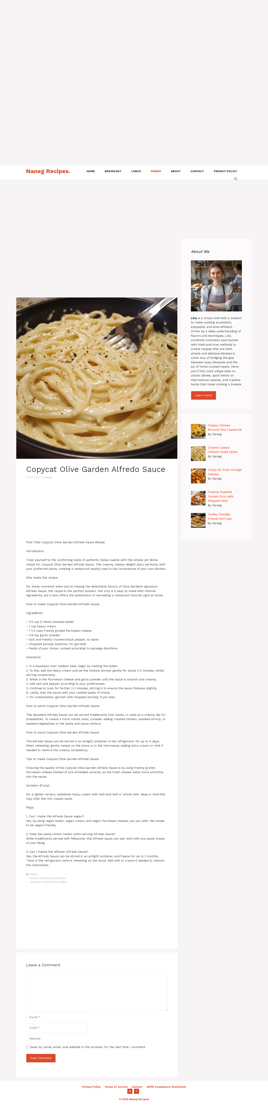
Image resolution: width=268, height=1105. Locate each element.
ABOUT (176, 171)
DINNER (156, 171)
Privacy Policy (91, 1086)
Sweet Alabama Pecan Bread (48, 878)
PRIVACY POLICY (225, 171)
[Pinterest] (129, 1091)
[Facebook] (136, 1091)
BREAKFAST (113, 171)
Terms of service (116, 1086)
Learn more (203, 395)
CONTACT (197, 171)
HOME (91, 171)
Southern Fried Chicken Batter (48, 881)
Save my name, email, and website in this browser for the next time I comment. (88, 1047)
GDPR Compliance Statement (166, 1086)
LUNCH (136, 171)
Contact (137, 1086)
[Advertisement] (117, 27)
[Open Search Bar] (235, 178)
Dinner (34, 874)
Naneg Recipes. (48, 171)
